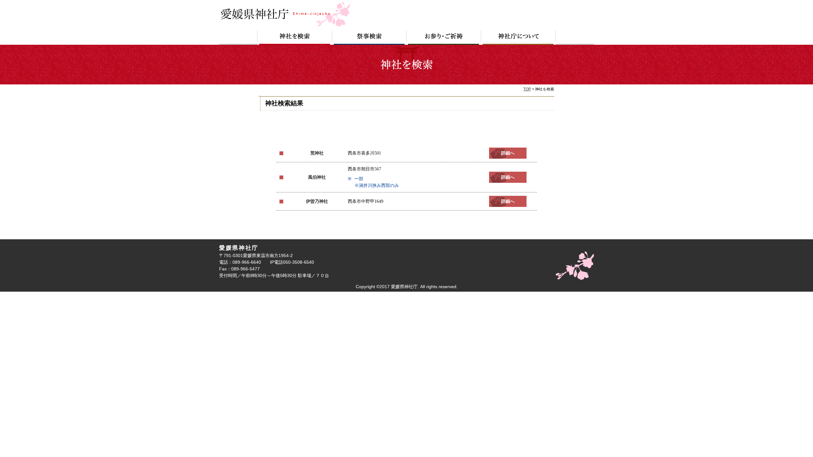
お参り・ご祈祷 (443, 37)
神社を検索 (294, 37)
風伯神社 (317, 177)
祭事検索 (369, 37)
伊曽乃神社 (317, 201)
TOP (527, 89)
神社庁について (518, 37)
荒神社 (317, 153)
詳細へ (507, 153)
